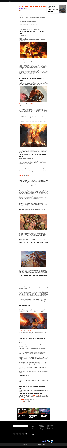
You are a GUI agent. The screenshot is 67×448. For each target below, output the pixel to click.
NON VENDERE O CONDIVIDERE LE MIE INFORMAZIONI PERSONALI (40, 445)
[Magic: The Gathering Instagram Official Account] (26, 434)
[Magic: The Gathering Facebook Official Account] (14, 434)
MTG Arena (48, 426)
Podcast (33, 428)
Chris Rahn (29, 330)
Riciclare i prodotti (41, 430)
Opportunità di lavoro (42, 426)
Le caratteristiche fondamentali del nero (39, 14)
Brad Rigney (29, 175)
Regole (32, 427)
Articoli (32, 425)
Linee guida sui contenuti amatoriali (35, 445)
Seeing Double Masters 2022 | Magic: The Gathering (33, 417)
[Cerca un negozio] (27, 426)
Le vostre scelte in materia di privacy (45, 444)
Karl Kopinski (32, 103)
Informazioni (41, 425)
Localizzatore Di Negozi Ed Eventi (50, 428)
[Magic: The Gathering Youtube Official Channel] (23, 434)
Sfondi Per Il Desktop (34, 429)
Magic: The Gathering (50, 425)
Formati (33, 426)
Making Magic (21, 8)
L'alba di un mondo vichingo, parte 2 (45, 417)
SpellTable (48, 431)
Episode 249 (22, 398)
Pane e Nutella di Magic (36, 395)
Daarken (30, 59)
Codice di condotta (20, 444)
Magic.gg (48, 427)
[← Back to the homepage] (10, 0)
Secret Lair (48, 430)
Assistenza (40, 427)
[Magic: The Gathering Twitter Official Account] (17, 434)
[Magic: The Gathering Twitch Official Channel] (20, 434)
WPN (40, 428)
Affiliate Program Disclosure (41, 429)
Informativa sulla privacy (25, 444)
